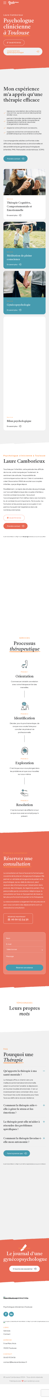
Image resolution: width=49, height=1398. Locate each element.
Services (6, 1331)
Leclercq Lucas (33, 1381)
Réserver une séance (24, 968)
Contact (6, 1334)
